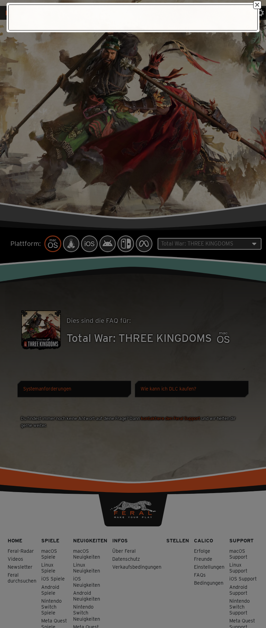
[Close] (257, 5)
